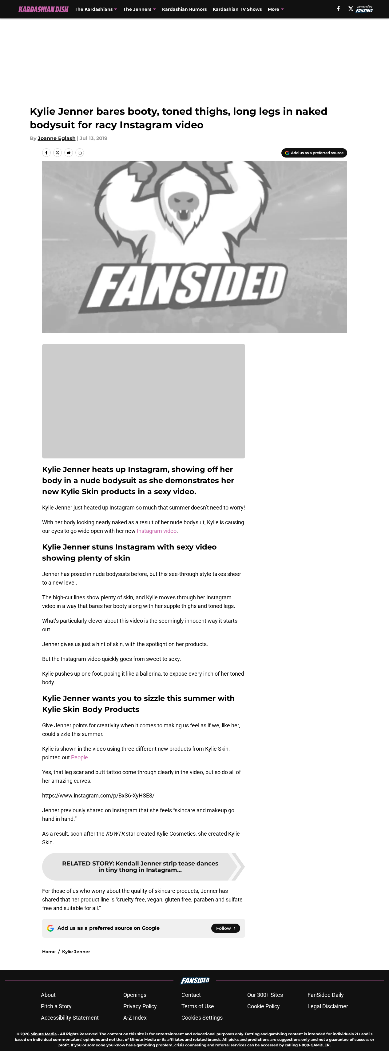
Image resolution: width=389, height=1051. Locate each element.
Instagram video (157, 531)
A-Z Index (135, 1017)
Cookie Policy (263, 1006)
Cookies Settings (202, 1017)
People (79, 757)
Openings (134, 995)
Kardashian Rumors (184, 9)
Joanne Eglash (57, 138)
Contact (191, 995)
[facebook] (338, 8)
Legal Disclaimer (328, 1006)
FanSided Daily (326, 995)
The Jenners (137, 9)
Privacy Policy (140, 1006)
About (48, 995)
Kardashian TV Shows (237, 9)
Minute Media (43, 1034)
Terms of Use (197, 1006)
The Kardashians (94, 9)
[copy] (79, 152)
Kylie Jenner (76, 951)
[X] (350, 8)
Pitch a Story (56, 1006)
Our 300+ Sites (265, 995)
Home (49, 951)
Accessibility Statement (70, 1017)
